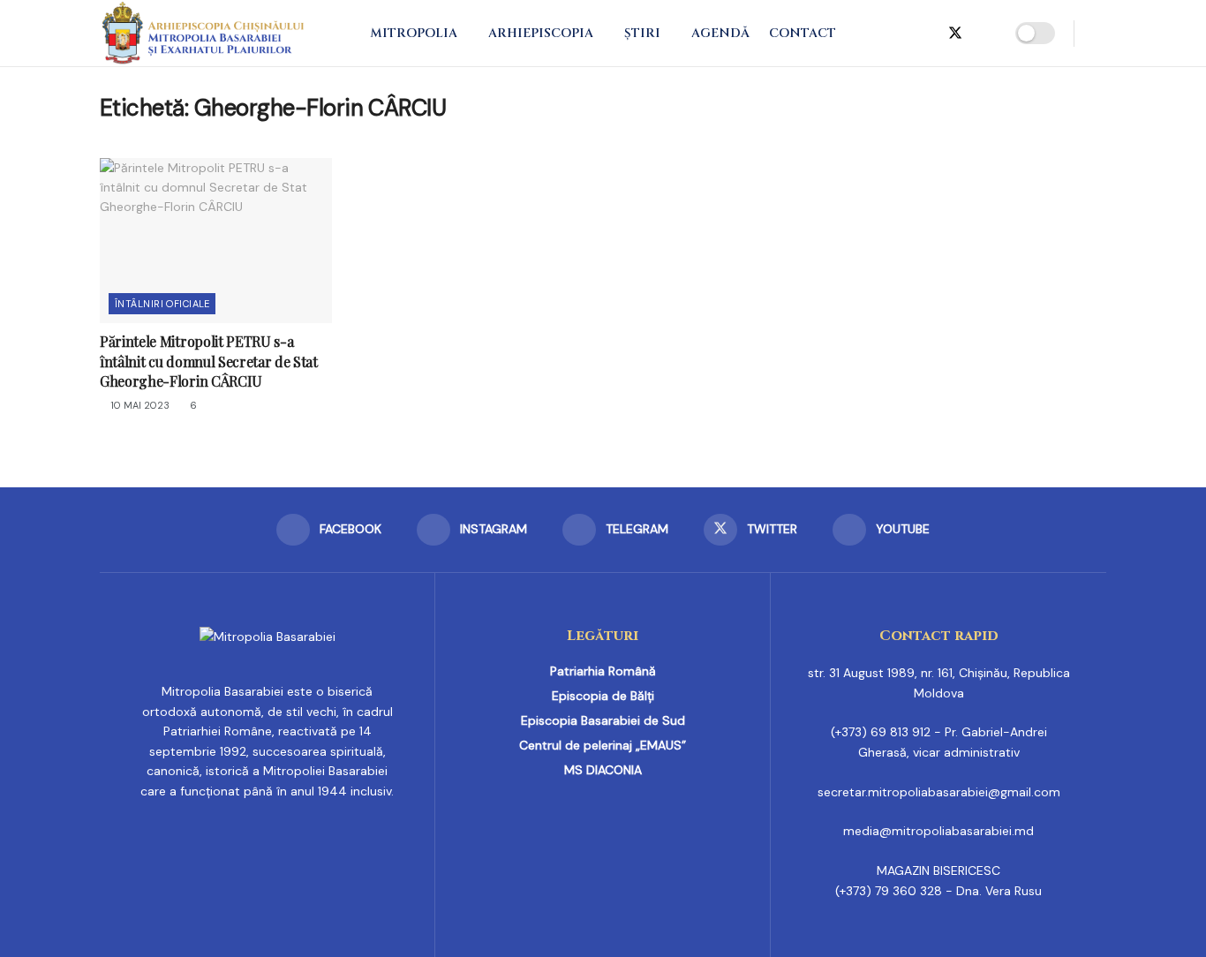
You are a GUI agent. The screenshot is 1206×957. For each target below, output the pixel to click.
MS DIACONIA (603, 770)
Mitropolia (413, 33)
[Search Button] (1099, 33)
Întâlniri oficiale (162, 304)
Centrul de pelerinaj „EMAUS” (602, 745)
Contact (802, 33)
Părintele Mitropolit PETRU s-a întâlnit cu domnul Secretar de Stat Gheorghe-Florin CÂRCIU (209, 361)
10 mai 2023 (139, 405)
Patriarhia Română (603, 671)
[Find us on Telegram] (925, 33)
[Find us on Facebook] (868, 33)
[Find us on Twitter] (955, 33)
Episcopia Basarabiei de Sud (603, 720)
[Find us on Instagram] (897, 33)
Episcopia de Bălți (603, 696)
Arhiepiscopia (540, 33)
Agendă (720, 33)
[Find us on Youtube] (985, 33)
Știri (642, 33)
